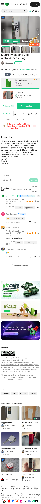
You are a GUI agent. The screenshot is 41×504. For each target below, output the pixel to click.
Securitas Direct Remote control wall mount (9, 474)
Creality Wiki (17, 495)
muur (14, 393)
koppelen (23, 393)
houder (33, 393)
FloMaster (9, 63)
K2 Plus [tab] (16, 74)
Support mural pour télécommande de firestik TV (29, 448)
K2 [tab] (33, 74)
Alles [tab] (7, 74)
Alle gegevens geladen (20, 265)
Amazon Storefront (9, 495)
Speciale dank (36, 488)
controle (6, 393)
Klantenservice (23, 495)
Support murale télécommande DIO (8, 423)
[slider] (33, 201)
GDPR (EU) (13, 488)
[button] (37, 11)
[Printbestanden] (33, 11)
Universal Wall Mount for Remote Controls (30, 423)
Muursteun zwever (8, 448)
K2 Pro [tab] (25, 74)
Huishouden (35, 69)
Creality (2, 495)
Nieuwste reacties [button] (34, 189)
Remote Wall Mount (29, 474)
